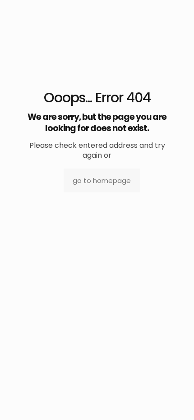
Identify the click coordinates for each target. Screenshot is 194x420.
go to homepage (102, 180)
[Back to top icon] (175, 401)
